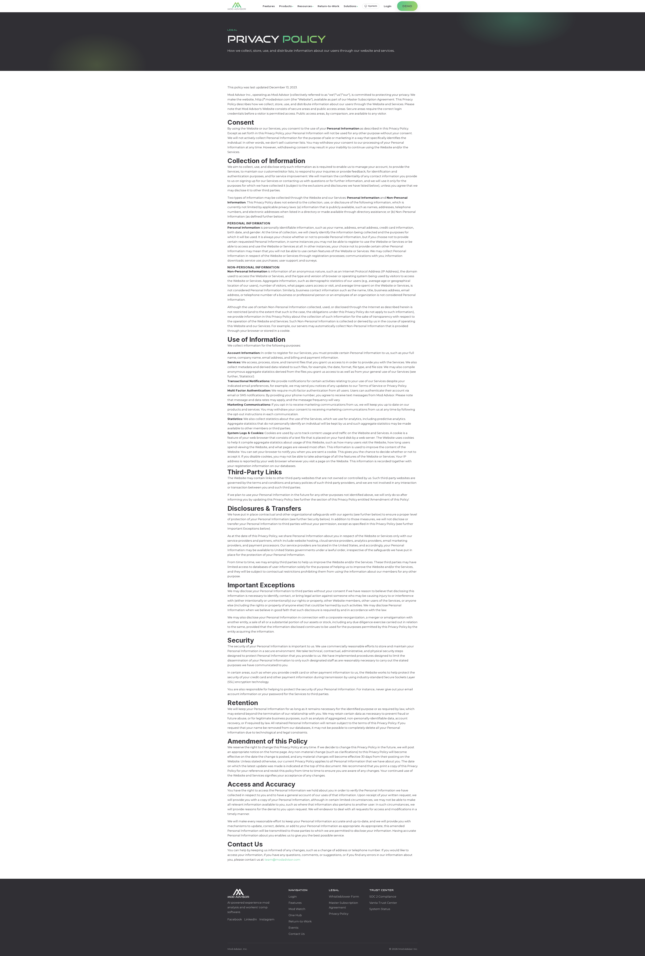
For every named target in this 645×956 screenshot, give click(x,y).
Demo (407, 6)
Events (293, 927)
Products (285, 6)
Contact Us (297, 934)
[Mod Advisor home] (236, 6)
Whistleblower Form (344, 896)
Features (269, 6)
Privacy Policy (338, 913)
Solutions (350, 6)
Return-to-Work (328, 6)
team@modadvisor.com (282, 859)
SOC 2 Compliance (382, 896)
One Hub (295, 915)
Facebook (234, 919)
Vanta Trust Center (383, 902)
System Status (379, 909)
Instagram (266, 919)
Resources (304, 6)
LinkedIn (250, 919)
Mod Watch (297, 909)
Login (387, 6)
